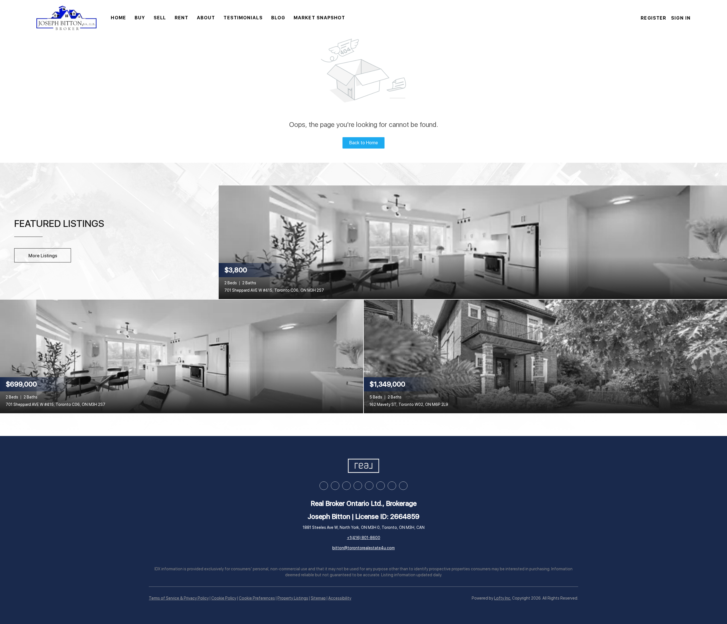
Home (118, 17)
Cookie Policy (223, 598)
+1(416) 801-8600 (363, 537)
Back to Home (363, 142)
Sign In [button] (681, 18)
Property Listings (292, 598)
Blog (278, 17)
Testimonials (242, 17)
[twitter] (346, 485)
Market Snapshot (319, 17)
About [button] (206, 17)
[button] (66, 18)
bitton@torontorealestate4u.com (363, 548)
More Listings (42, 255)
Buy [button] (140, 17)
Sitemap (318, 598)
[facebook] (323, 485)
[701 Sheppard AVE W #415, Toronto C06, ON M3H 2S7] (473, 241)
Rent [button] (181, 17)
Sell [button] (160, 17)
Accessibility (339, 598)
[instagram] (358, 485)
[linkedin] (335, 485)
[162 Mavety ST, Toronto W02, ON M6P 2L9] (545, 356)
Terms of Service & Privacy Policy (179, 598)
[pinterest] (392, 485)
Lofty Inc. (502, 598)
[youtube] (369, 485)
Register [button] (653, 18)
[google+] (403, 485)
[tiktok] (380, 485)
